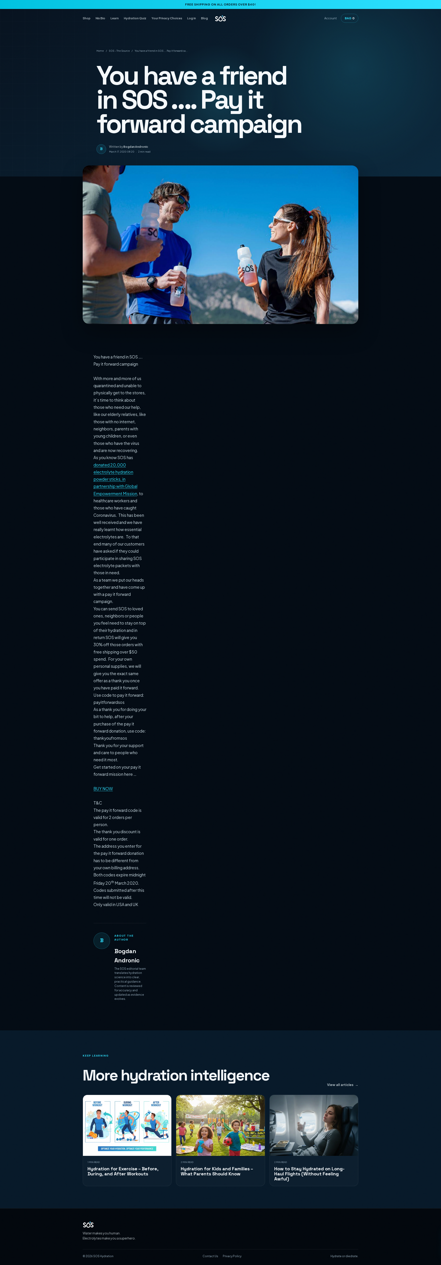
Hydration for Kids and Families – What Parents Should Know (217, 1171)
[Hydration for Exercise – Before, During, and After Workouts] (127, 1125)
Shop (86, 18)
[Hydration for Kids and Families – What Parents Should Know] (220, 1125)
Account (330, 18)
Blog (204, 18)
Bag (350, 18)
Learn (114, 18)
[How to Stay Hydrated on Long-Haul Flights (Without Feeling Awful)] (314, 1125)
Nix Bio (100, 18)
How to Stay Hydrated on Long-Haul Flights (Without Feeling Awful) (309, 1174)
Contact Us (210, 1256)
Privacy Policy (232, 1256)
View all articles (342, 1085)
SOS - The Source (119, 50)
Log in (191, 18)
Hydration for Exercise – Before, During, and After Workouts (123, 1171)
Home (100, 50)
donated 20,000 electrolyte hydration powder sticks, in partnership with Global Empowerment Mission (115, 479)
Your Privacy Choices (167, 18)
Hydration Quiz (135, 18)
